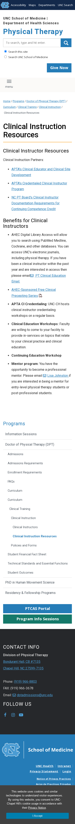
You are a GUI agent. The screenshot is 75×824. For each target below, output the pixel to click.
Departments (47, 5)
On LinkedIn (29, 715)
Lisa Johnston (58, 376)
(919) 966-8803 (25, 682)
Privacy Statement (44, 771)
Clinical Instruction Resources (35, 536)
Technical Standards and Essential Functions (38, 563)
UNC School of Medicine (24, 18)
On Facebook (5, 715)
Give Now (59, 67)
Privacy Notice (37, 807)
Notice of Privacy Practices (54, 778)
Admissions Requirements (25, 463)
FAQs (11, 481)
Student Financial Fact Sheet (27, 554)
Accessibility (18, 5)
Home (6, 101)
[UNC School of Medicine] (37, 749)
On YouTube (21, 715)
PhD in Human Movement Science (30, 582)
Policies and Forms (24, 545)
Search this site (18, 52)
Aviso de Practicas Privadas (53, 784)
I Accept (37, 815)
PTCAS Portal (37, 608)
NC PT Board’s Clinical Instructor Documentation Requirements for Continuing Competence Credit (35, 203)
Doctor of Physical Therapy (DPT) (46, 101)
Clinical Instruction (50, 106)
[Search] (66, 42)
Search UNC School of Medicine (28, 57)
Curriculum (9, 106)
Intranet (64, 766)
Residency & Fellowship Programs (30, 593)
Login (66, 771)
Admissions (15, 454)
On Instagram (13, 715)
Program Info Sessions (37, 618)
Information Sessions (21, 434)
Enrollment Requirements (25, 472)
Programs (18, 101)
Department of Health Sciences (31, 23)
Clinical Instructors (25, 527)
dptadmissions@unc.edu (35, 695)
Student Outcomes (20, 572)
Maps (32, 5)
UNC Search (65, 5)
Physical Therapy (33, 31)
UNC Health (45, 766)
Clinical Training (27, 106)
